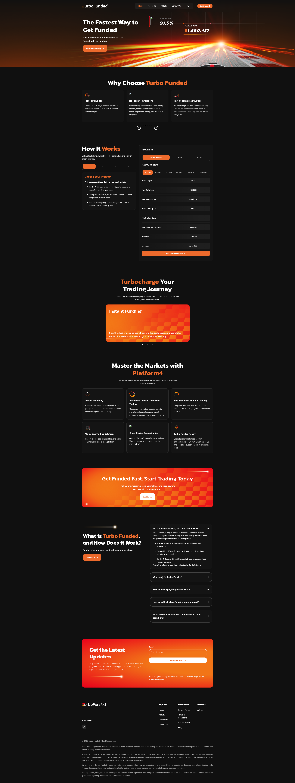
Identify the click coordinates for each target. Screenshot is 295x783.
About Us (152, 6)
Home (140, 6)
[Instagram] (84, 726)
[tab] (89, 166)
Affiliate (164, 6)
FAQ (187, 6)
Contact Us (176, 6)
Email (151, 646)
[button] (139, 128)
